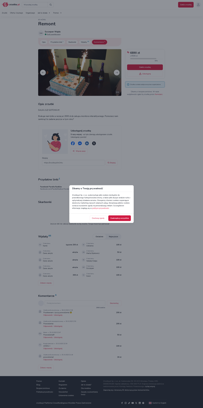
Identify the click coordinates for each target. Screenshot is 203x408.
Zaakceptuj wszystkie (119, 218)
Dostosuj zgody (98, 218)
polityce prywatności (100, 208)
